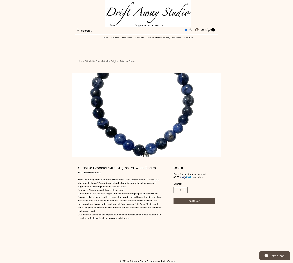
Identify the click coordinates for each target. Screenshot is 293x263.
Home (81, 61)
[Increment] (185, 190)
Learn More (197, 177)
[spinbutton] (180, 190)
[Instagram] (190, 29)
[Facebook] (186, 29)
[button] (211, 30)
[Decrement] (176, 190)
